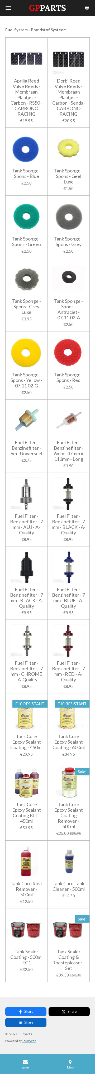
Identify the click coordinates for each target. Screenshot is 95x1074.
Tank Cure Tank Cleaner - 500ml (69, 886)
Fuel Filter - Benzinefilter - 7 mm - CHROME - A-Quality (26, 671)
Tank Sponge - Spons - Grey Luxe (26, 306)
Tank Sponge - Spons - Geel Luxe (68, 176)
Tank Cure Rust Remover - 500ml (26, 889)
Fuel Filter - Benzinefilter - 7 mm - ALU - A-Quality (26, 524)
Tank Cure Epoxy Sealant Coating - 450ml (26, 742)
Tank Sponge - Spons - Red (68, 377)
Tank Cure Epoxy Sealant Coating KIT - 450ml (26, 813)
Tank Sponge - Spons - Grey (68, 241)
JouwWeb (29, 1040)
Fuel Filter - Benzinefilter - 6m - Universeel (26, 448)
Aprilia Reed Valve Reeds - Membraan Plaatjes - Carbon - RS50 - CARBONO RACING (26, 97)
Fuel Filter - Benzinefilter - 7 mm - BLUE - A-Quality (68, 598)
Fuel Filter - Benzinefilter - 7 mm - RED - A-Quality (68, 671)
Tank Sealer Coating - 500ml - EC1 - (26, 957)
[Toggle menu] (8, 8)
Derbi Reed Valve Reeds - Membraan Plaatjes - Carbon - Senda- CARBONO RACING (68, 97)
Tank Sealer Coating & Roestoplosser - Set (68, 960)
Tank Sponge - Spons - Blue (26, 173)
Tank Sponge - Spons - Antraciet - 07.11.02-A (68, 309)
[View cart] (86, 8)
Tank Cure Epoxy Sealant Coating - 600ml (69, 742)
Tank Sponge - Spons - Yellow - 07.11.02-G (26, 380)
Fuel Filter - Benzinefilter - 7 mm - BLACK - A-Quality (69, 524)
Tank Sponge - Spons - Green (26, 241)
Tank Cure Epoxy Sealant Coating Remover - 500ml (68, 815)
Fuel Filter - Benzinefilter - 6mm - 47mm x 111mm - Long (68, 451)
